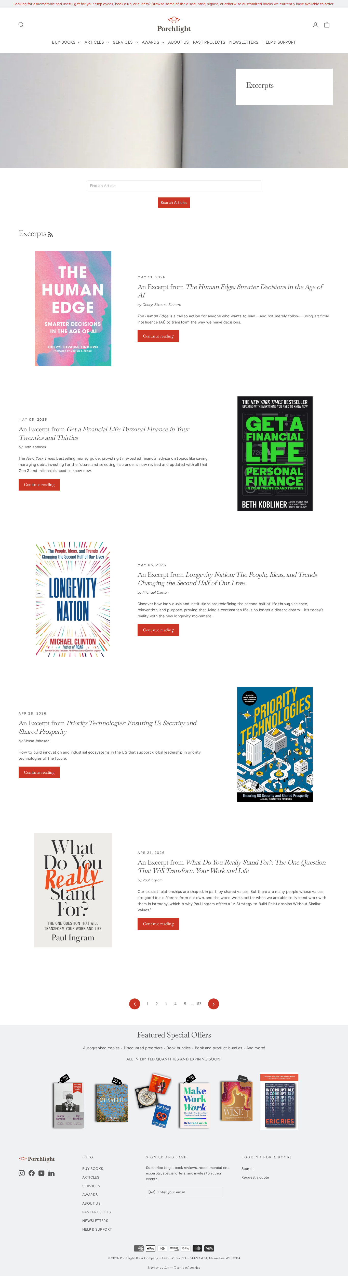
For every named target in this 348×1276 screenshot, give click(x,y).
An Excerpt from (227, 578)
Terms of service (187, 1267)
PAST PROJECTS (209, 42)
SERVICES (123, 42)
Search (247, 1169)
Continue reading (158, 336)
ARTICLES (95, 42)
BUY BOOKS (64, 42)
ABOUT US (178, 42)
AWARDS (151, 42)
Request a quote (255, 1177)
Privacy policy (158, 1267)
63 (199, 1004)
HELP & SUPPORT (279, 42)
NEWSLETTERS (243, 42)
